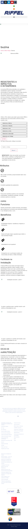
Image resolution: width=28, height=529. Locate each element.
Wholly (16, 526)
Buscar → (14, 150)
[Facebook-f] (10, 416)
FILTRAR (4, 139)
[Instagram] (5, 2)
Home (2, 50)
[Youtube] (12, 2)
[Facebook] (2, 2)
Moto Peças (7, 50)
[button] (14, 17)
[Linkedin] (8, 2)
